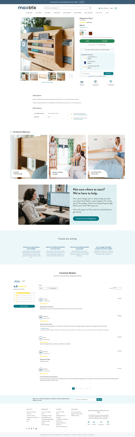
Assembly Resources (46, 417)
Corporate (74, 409)
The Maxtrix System (31, 412)
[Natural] (81, 33)
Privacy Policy (74, 434)
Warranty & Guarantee (61, 426)
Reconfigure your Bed (46, 415)
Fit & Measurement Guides (45, 422)
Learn (107, 12)
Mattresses (77, 12)
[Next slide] (71, 44)
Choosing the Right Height (47, 419)
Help (101, 8)
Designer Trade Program (77, 413)
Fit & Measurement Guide (82, 114)
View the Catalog (31, 415)
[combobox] (43, 288)
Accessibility (84, 434)
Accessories (67, 12)
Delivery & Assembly (79, 119)
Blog (28, 421)
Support (59, 409)
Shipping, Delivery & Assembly (60, 416)
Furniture (57, 12)
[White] (86, 33)
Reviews (28, 419)
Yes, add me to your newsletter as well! (98, 76)
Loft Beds (39, 12)
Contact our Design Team (46, 412)
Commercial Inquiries (76, 412)
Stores (106, 8)
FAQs (57, 413)
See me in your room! (46, 82)
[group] (34, 76)
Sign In (112, 8)
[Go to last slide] (23, 44)
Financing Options (83, 27)
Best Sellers (88, 12)
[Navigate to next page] (90, 388)
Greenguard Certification (33, 417)
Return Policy (59, 421)
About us (29, 409)
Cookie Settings (91, 434)
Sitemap (79, 434)
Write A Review (24, 306)
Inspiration (99, 12)
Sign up (99, 399)
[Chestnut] (90, 33)
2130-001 (84, 20)
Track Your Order (60, 412)
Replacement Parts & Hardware (61, 423)
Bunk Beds (29, 12)
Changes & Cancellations (62, 419)
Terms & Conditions (66, 434)
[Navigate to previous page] (70, 388)
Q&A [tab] (23, 281)
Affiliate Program (75, 415)
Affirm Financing (45, 424)
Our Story (29, 413)
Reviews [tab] (17, 281)
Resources (44, 409)
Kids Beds (48, 12)
